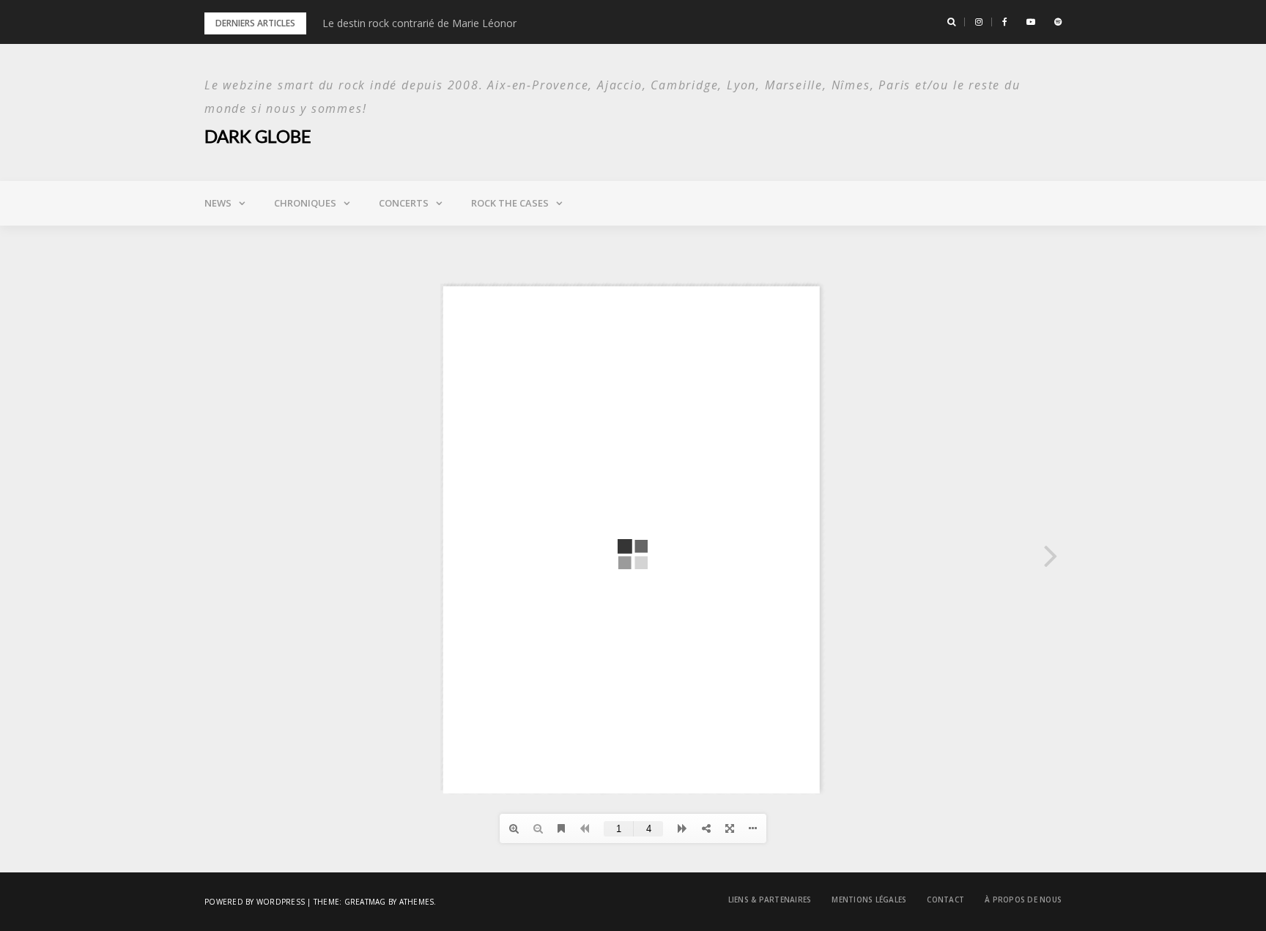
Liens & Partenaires (770, 899)
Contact (945, 899)
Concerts (404, 202)
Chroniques (305, 202)
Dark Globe (257, 135)
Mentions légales (869, 899)
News (218, 202)
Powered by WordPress (254, 902)
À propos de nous (1023, 899)
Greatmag (365, 902)
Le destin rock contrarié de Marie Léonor (419, 23)
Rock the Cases (510, 202)
